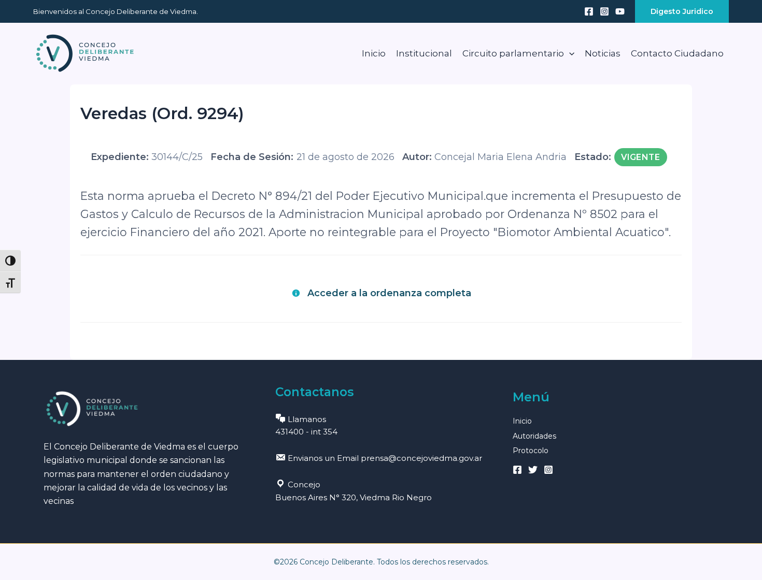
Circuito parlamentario (513, 53)
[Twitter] (533, 469)
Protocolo (530, 450)
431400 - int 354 (306, 432)
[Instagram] (604, 11)
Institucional (424, 53)
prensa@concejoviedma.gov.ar (421, 458)
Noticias (602, 53)
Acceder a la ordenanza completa (389, 293)
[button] (682, 11)
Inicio (374, 53)
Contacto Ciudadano (677, 53)
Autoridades (534, 436)
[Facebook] (589, 11)
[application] (569, 53)
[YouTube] (620, 11)
